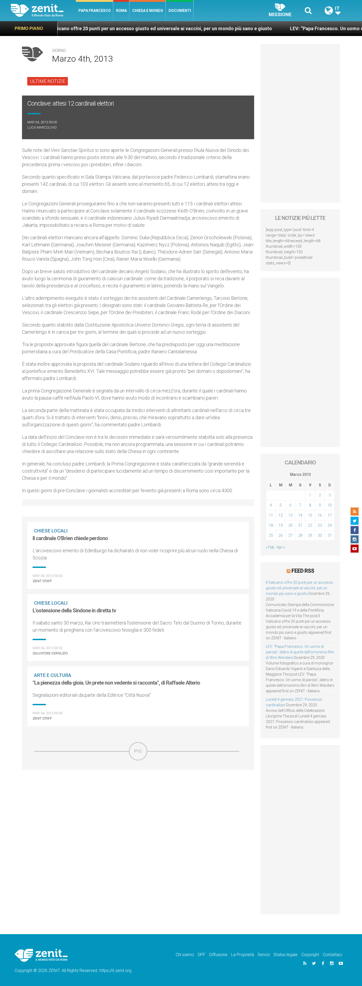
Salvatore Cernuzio (50, 653)
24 (330, 525)
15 (310, 515)
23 (320, 525)
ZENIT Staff (42, 581)
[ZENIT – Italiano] (43, 10)
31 (330, 535)
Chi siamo (185, 954)
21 (300, 525)
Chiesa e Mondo (147, 10)
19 (281, 525)
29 (310, 535)
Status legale (285, 954)
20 (290, 525)
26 (281, 535)
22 (310, 525)
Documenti (180, 10)
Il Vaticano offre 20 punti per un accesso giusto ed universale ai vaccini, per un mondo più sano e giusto (134, 28)
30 (320, 535)
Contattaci (332, 954)
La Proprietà (242, 954)
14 (300, 515)
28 (300, 535)
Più (138, 751)
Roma (121, 10)
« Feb (270, 547)
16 (320, 515)
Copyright (310, 954)
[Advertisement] (138, 798)
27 (290, 535)
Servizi (264, 954)
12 (281, 515)
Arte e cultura (52, 675)
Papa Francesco (94, 10)
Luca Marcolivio (42, 127)
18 (271, 525)
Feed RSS (303, 571)
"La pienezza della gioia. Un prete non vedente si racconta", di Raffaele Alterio (116, 683)
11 (271, 515)
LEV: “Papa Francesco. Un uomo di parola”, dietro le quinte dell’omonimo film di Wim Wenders (300, 652)
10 (330, 505)
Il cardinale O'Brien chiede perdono (70, 538)
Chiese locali (51, 530)
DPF (201, 954)
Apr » (281, 547)
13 (290, 515)
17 (330, 515)
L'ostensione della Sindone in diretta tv (74, 610)
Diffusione (218, 954)
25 (271, 535)
